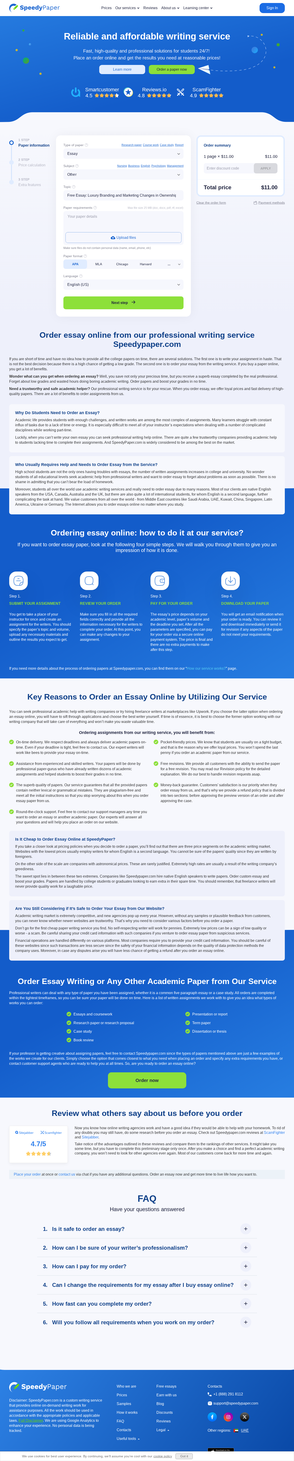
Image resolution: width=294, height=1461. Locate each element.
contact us (67, 1174)
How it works (127, 1412)
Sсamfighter (53, 1132)
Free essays (166, 1386)
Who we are (126, 1386)
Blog (160, 1404)
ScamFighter (274, 1133)
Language (70, 276)
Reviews (163, 1421)
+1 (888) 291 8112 (228, 1394)
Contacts (124, 1430)
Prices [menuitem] (106, 8)
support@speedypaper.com (235, 1403)
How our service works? (206, 668)
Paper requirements (77, 207)
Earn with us (166, 1395)
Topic (67, 187)
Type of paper (73, 145)
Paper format (72, 256)
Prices (122, 1395)
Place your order (27, 1174)
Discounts (164, 1412)
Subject (68, 166)
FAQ (120, 1421)
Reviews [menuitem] (150, 8)
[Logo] (34, 8)
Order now (147, 1080)
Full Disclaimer (31, 1420)
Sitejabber (26, 1133)
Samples (124, 1404)
